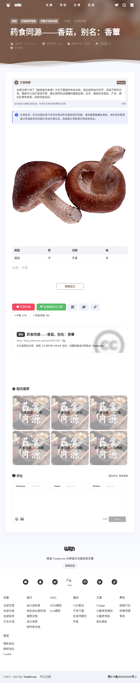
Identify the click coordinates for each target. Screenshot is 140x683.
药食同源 (41, 315)
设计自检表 (33, 605)
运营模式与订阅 (53, 306)
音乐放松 (101, 621)
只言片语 (8, 621)
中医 (20, 315)
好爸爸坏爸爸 (29, 21)
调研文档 (32, 616)
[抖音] (114, 582)
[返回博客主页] (18, 5)
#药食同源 (80, 21)
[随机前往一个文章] (117, 5)
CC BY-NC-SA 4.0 (51, 345)
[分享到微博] (84, 307)
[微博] (55, 582)
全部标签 (8, 616)
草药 (122, 616)
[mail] (25, 582)
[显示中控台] (132, 5)
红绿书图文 (80, 616)
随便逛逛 (70, 565)
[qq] (40, 582)
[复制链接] (95, 307)
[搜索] (124, 5)
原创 (14, 21)
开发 (76, 621)
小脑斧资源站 (104, 611)
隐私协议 (8, 643)
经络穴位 (125, 605)
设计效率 (32, 621)
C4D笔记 (78, 605)
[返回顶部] (70, 582)
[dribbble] (99, 582)
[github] (85, 582)
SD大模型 (56, 605)
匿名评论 (113, 476)
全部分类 (8, 611)
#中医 (67, 21)
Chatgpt (100, 605)
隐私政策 (123, 476)
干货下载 (78, 611)
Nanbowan (97, 345)
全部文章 (8, 605)
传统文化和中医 (49, 21)
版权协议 (8, 649)
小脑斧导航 (103, 616)
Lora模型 (55, 611)
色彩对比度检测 (36, 611)
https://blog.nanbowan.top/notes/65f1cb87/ (39, 340)
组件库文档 (33, 627)
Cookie (7, 654)
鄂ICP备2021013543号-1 (122, 676)
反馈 (124, 104)
